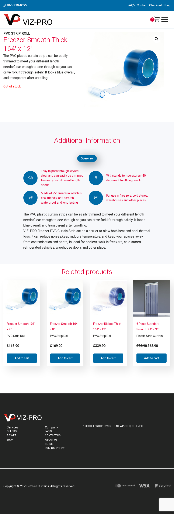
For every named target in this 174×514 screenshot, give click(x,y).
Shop (167, 5)
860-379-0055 (17, 5)
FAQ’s (131, 5)
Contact (142, 5)
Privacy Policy (55, 448)
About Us (51, 439)
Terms (49, 443)
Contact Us (52, 435)
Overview (87, 158)
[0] (157, 19)
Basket (11, 435)
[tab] (87, 158)
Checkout (155, 5)
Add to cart (21, 358)
